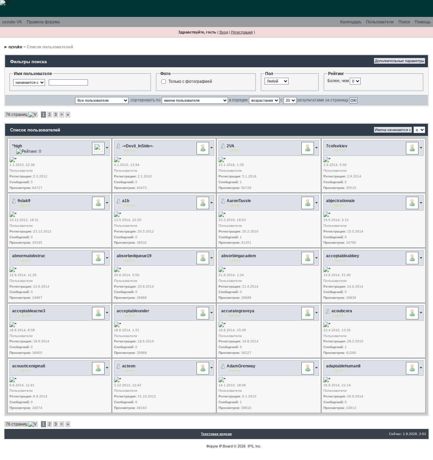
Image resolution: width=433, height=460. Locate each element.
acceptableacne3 (28, 311)
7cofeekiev (336, 146)
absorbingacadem (238, 255)
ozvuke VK (12, 22)
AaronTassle (239, 200)
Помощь (423, 22)
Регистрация (242, 32)
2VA (230, 146)
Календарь (350, 22)
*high (17, 146)
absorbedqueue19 (134, 255)
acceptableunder (133, 311)
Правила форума (43, 22)
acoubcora (342, 311)
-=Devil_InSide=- (138, 146)
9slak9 (24, 200)
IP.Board (226, 446)
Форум (212, 446)
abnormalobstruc (28, 255)
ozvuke (15, 47)
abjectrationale (340, 200)
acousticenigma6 (28, 366)
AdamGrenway (241, 366)
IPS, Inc (254, 446)
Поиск (404, 22)
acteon (128, 366)
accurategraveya (237, 311)
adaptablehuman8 (343, 366)
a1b (125, 200)
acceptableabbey (342, 255)
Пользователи (380, 22)
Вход (224, 32)
